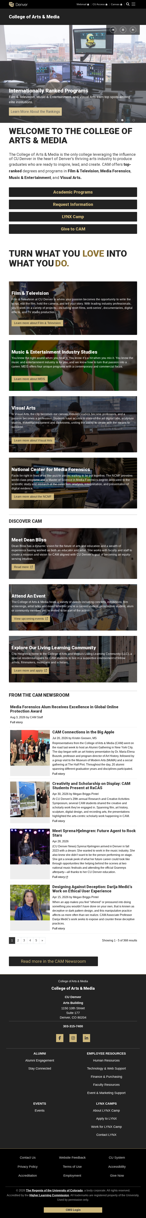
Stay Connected (39, 1068)
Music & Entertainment (30, 177)
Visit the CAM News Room (32, 111)
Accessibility (117, 1166)
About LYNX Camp (106, 1110)
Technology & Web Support (106, 1068)
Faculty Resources (106, 1084)
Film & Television (83, 171)
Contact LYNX (106, 1135)
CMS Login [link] (73, 1210)
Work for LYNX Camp (106, 1127)
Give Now (117, 1175)
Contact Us (28, 1157)
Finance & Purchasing (106, 1076)
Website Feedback (72, 1157)
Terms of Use (72, 1166)
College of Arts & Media (34, 16)
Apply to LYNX (106, 1118)
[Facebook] (59, 1043)
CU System (117, 1157)
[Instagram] (73, 1043)
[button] (113, 30)
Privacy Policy (28, 1166)
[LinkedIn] (86, 1043)
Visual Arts (70, 177)
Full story (16, 722)
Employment (72, 1175)
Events (40, 1110)
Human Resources (106, 1060)
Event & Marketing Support (106, 1093)
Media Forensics (115, 171)
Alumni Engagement (39, 1060)
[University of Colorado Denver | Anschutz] (18, 4)
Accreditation (27, 1175)
